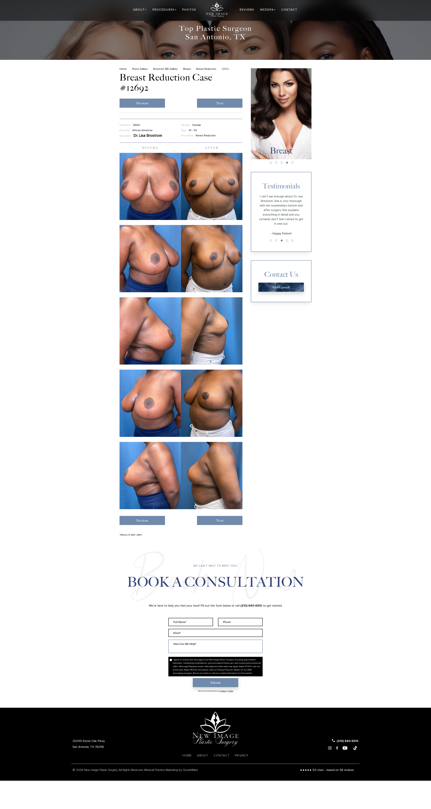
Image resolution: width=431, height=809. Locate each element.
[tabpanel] (281, 113)
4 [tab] (287, 162)
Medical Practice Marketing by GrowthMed (171, 770)
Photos (189, 9)
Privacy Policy (223, 670)
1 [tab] (271, 162)
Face (281, 151)
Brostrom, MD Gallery (165, 69)
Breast (187, 69)
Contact (289, 9)
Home (123, 69)
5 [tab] (292, 162)
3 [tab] (282, 162)
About (139, 9)
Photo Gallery (140, 69)
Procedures (163, 9)
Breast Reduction (206, 69)
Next (219, 103)
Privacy (223, 691)
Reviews (247, 9)
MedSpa (267, 9)
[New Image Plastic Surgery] (217, 9)
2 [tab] (276, 162)
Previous (142, 103)
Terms (230, 691)
